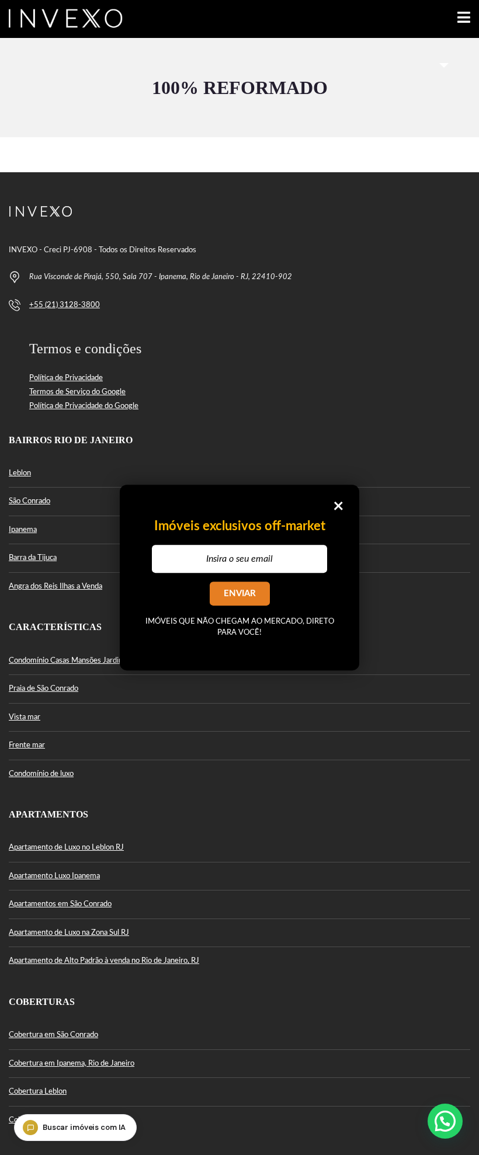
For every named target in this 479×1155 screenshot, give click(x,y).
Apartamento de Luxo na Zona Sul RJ (69, 933)
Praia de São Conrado (43, 689)
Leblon (20, 473)
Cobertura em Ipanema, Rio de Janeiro (71, 1063)
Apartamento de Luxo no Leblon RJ (66, 847)
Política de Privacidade (66, 378)
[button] (445, 1121)
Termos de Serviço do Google (77, 392)
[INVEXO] (61, 19)
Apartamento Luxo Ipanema (54, 876)
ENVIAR (240, 593)
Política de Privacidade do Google (83, 406)
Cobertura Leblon (38, 1091)
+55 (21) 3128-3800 (64, 305)
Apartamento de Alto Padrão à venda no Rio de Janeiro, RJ (104, 961)
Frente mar (27, 745)
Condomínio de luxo (41, 774)
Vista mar (24, 717)
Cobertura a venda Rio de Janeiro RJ (68, 1120)
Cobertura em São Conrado (53, 1035)
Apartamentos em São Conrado (60, 904)
